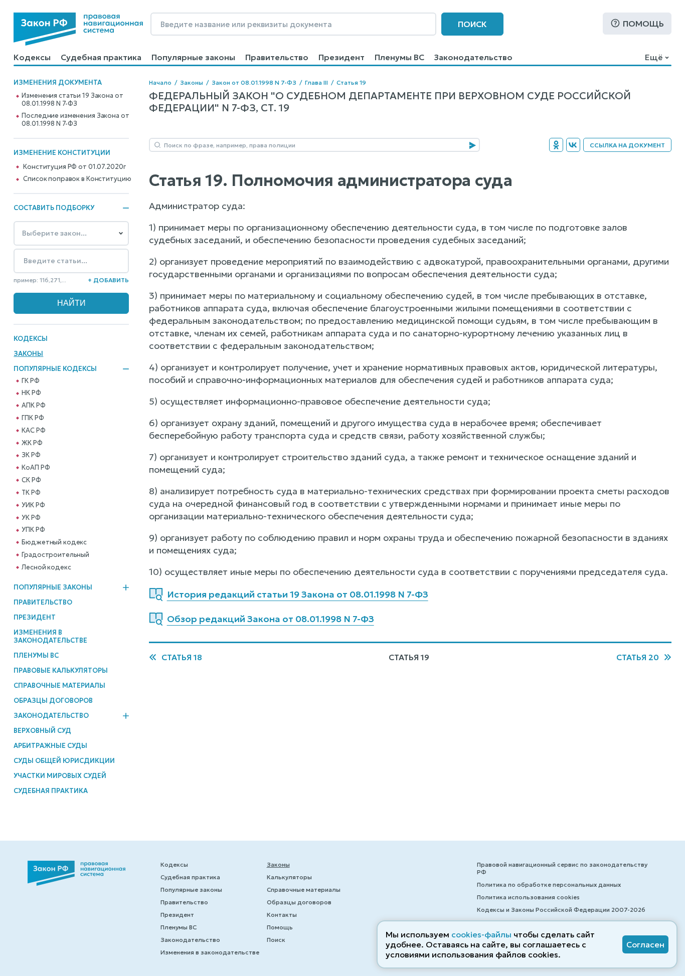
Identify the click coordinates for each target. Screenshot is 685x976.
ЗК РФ (31, 455)
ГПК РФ (33, 418)
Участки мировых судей (60, 775)
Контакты (282, 914)
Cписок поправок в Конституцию (77, 179)
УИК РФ (33, 505)
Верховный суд (42, 730)
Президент (341, 57)
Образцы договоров (53, 700)
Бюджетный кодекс (54, 542)
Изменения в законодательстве (50, 636)
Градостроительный (55, 555)
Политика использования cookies (528, 897)
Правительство (276, 57)
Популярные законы (193, 57)
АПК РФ (33, 406)
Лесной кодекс (46, 567)
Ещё (653, 57)
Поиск (472, 24)
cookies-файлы (481, 934)
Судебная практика (101, 57)
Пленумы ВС (399, 57)
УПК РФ (33, 530)
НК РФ (31, 393)
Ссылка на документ (627, 145)
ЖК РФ (32, 443)
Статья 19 (351, 82)
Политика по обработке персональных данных (549, 884)
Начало (160, 82)
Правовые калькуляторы (61, 670)
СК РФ (31, 480)
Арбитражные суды (50, 745)
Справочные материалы (59, 685)
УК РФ (31, 518)
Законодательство (473, 57)
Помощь (643, 24)
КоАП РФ (36, 468)
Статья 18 (181, 657)
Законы (28, 353)
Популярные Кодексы (55, 369)
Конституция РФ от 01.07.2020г (74, 167)
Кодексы (32, 57)
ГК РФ (30, 381)
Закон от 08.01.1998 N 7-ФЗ (254, 82)
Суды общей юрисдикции (64, 760)
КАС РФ (33, 431)
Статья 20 (637, 657)
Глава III (316, 82)
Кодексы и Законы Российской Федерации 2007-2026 (561, 909)
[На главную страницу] (78, 29)
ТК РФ (31, 493)
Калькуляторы (289, 877)
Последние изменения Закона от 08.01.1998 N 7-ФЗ (75, 120)
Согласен (645, 944)
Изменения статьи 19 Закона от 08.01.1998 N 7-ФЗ (72, 100)
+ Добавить (108, 280)
